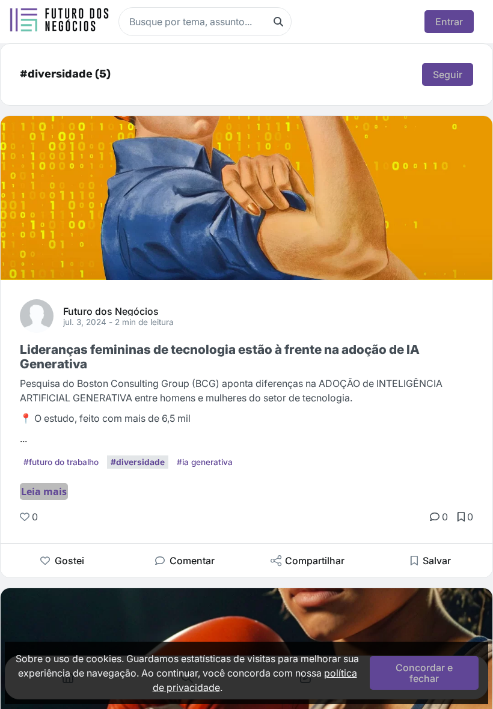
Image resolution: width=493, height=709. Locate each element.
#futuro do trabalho (61, 462)
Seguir (447, 74)
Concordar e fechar (424, 673)
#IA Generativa (205, 462)
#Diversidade (138, 462)
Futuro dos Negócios (111, 310)
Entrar (449, 22)
